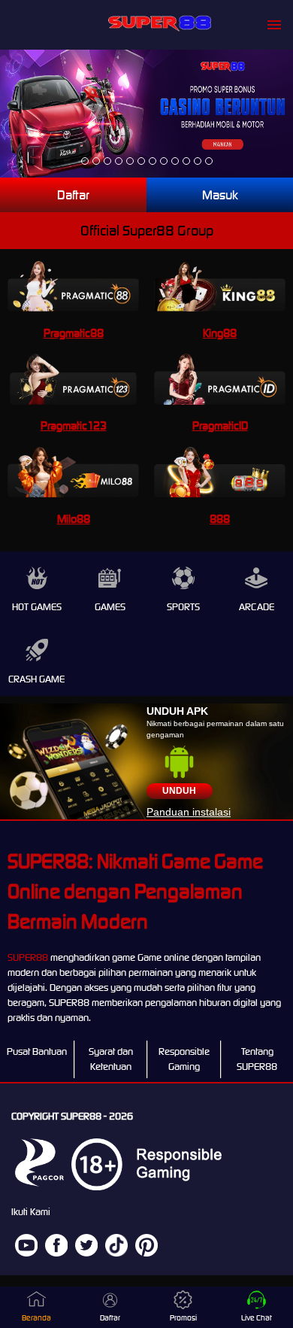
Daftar (73, 195)
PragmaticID (220, 425)
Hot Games (37, 606)
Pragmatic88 (74, 333)
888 (220, 519)
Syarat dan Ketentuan (111, 1059)
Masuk (220, 195)
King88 (220, 333)
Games (110, 606)
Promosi (183, 1318)
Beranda (36, 1318)
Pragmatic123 (74, 425)
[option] (85, 161)
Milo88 (73, 519)
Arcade (256, 606)
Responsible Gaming (184, 1059)
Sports (183, 606)
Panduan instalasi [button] (188, 812)
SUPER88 (28, 957)
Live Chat (256, 1318)
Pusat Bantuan (37, 1051)
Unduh (179, 791)
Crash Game (36, 679)
